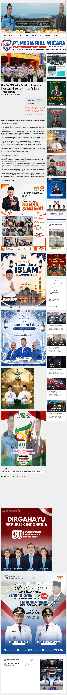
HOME (4, 35)
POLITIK (34, 35)
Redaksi (27, 659)
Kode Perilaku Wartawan (32, 660)
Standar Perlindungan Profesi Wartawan (27, 664)
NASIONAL (11, 35)
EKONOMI (19, 35)
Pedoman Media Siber (33, 663)
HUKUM (40, 35)
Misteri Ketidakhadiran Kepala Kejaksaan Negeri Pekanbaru (56, 364)
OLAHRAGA (26, 35)
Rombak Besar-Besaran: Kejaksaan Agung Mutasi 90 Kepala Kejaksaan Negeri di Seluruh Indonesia (56, 385)
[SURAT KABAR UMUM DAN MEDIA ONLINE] (33, 33)
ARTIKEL (55, 35)
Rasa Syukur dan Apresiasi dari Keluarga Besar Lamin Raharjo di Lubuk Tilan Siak (56, 342)
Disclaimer (33, 666)
